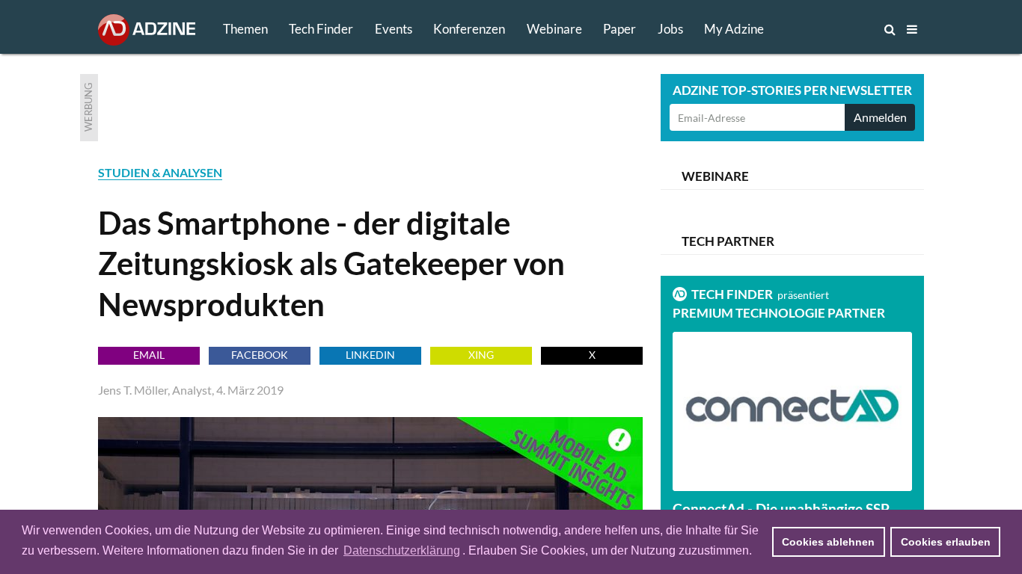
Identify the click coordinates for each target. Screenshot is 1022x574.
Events (393, 29)
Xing (481, 354)
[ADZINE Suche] (840, 29)
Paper (619, 29)
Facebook (259, 354)
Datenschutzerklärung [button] (401, 550)
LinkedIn (370, 354)
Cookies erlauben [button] (946, 542)
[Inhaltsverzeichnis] (912, 29)
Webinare (554, 29)
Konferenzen (469, 29)
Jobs (670, 29)
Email (149, 354)
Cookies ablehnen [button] (828, 542)
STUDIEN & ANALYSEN (160, 172)
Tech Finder (321, 29)
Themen (245, 29)
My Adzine (734, 29)
